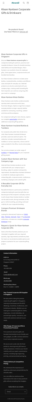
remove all (23, 32)
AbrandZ (13, 398)
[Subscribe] (25, 392)
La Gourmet (26, 217)
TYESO (26, 214)
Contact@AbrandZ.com (11, 274)
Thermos (7, 217)
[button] (4, 3)
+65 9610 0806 (8, 281)
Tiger (18, 217)
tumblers (4, 152)
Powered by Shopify (20, 398)
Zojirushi (13, 217)
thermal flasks (14, 152)
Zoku (2, 217)
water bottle (13, 119)
